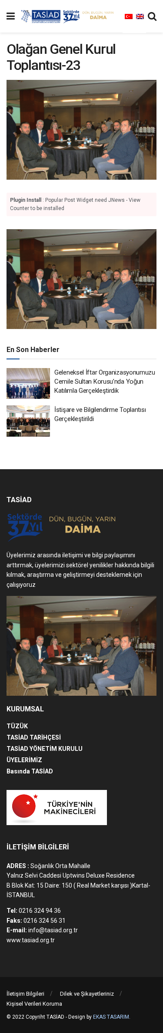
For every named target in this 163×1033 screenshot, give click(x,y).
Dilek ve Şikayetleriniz (87, 993)
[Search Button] (152, 16)
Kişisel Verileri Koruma (34, 1003)
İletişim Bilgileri (25, 993)
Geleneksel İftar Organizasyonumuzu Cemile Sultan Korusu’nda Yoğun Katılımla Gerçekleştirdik (104, 381)
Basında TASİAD (30, 771)
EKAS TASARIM (111, 1017)
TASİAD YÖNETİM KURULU (45, 748)
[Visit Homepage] (68, 16)
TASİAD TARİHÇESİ (34, 737)
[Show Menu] (11, 16)
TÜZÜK (17, 726)
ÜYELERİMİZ (24, 760)
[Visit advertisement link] (81, 279)
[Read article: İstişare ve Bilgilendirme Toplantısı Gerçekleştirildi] (28, 421)
